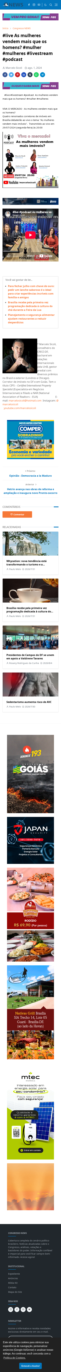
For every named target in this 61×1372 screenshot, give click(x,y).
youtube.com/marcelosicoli (20, 408)
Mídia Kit (13, 1282)
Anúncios (13, 1278)
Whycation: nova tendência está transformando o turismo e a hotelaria (26, 564)
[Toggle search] (51, 5)
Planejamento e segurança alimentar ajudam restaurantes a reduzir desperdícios (31, 318)
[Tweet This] (11, 74)
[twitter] (29, 1309)
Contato (12, 1287)
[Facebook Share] (5, 74)
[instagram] (33, 5)
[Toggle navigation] (56, 4)
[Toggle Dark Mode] (45, 4)
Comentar (18, 514)
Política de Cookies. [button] (14, 1357)
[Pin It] (17, 74)
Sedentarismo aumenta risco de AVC (28, 702)
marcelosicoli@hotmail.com (25, 400)
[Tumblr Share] (30, 74)
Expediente (14, 1273)
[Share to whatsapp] (36, 74)
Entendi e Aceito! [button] (30, 1366)
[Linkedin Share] (23, 74)
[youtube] (38, 5)
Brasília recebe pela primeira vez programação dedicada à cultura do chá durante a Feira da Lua (30, 306)
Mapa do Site (15, 1291)
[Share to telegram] (42, 74)
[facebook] (28, 5)
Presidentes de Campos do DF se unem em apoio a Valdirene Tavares (30, 656)
